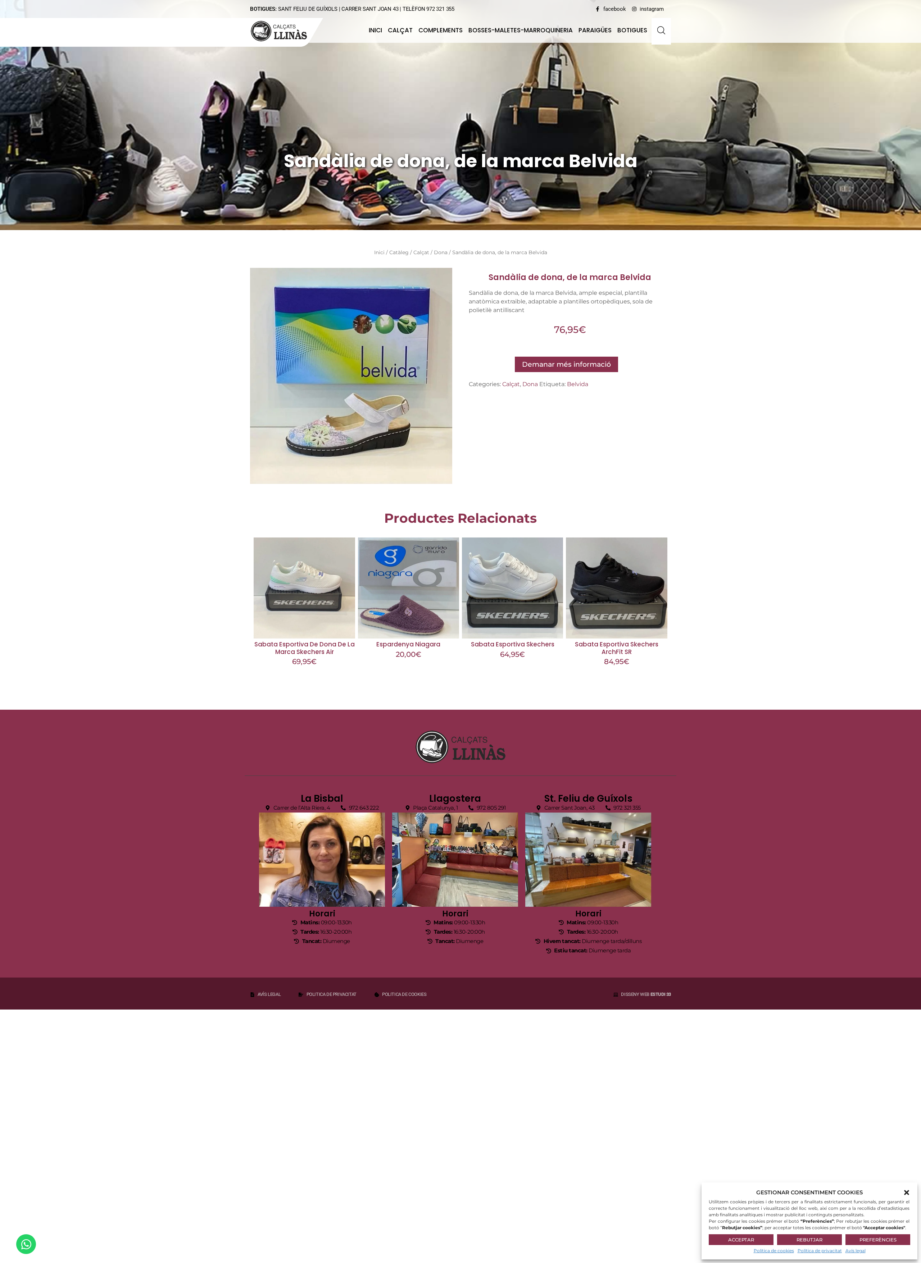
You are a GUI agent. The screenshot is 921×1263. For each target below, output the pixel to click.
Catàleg (399, 252)
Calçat (400, 30)
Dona (441, 252)
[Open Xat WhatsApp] (26, 1244)
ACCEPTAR (741, 1240)
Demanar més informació (566, 364)
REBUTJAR (809, 1240)
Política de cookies (774, 1250)
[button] (906, 1192)
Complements (440, 30)
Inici (375, 30)
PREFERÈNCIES (878, 1240)
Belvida (577, 384)
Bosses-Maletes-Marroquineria (520, 30)
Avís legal (855, 1250)
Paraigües (595, 30)
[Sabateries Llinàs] (283, 31)
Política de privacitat (820, 1250)
